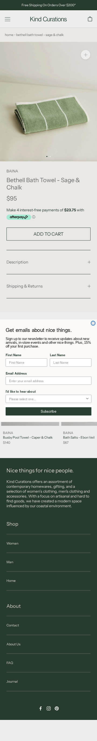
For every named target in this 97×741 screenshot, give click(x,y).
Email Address (16, 373)
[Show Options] (87, 399)
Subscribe (48, 411)
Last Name (57, 355)
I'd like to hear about (21, 391)
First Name (13, 355)
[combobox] (47, 399)
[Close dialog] (93, 323)
